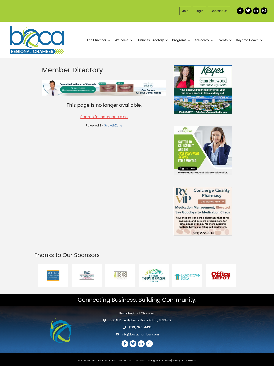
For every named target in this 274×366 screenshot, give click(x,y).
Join (185, 11)
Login (199, 11)
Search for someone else (104, 116)
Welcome (121, 40)
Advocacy (202, 40)
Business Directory (150, 40)
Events (223, 40)
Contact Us (219, 11)
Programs (179, 40)
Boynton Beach (247, 40)
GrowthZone (113, 125)
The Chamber (96, 40)
